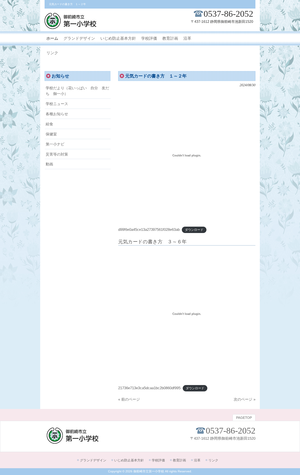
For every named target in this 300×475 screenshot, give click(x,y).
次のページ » (244, 399)
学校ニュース (57, 104)
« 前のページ (129, 399)
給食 (49, 124)
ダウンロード (194, 229)
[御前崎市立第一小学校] (70, 27)
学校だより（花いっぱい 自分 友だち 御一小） (77, 91)
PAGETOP (244, 417)
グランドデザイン (93, 460)
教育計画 (179, 460)
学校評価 (158, 460)
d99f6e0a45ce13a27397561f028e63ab (149, 229)
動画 (49, 164)
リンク (213, 460)
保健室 (51, 134)
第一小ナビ (55, 144)
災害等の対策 (57, 154)
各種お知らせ (57, 114)
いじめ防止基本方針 (129, 460)
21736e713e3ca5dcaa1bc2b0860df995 (149, 388)
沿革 (197, 460)
